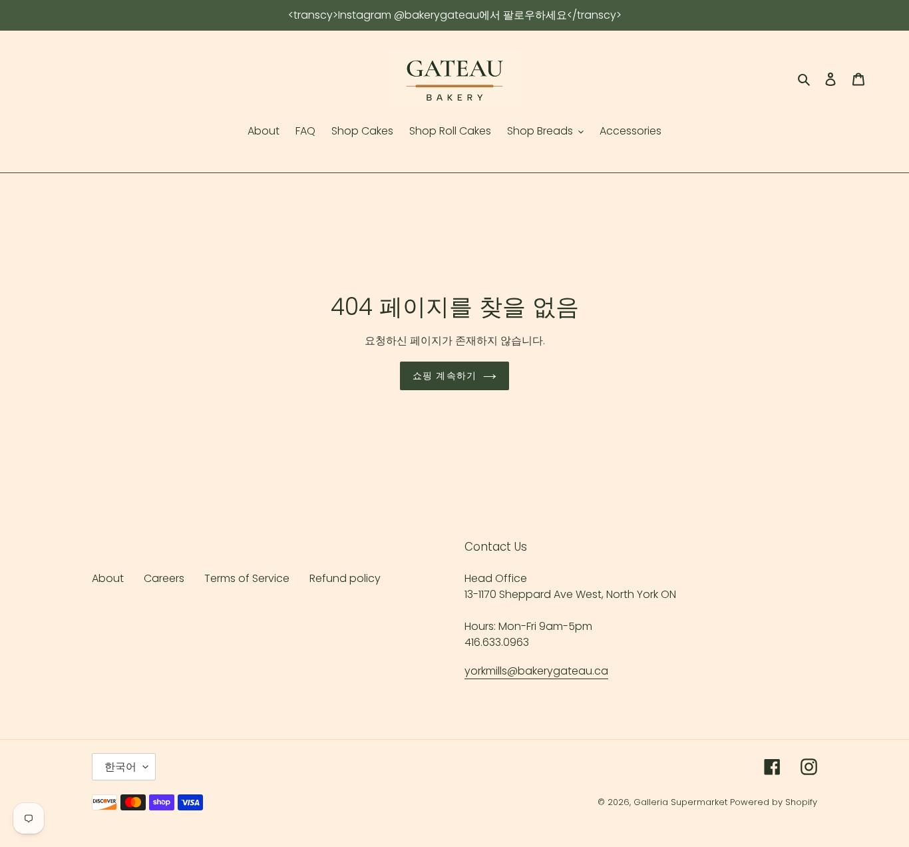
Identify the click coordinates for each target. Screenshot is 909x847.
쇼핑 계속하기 (444, 375)
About (108, 578)
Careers (164, 578)
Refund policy (345, 578)
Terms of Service (246, 578)
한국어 (120, 766)
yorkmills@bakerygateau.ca (536, 671)
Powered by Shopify (773, 802)
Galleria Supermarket (680, 802)
